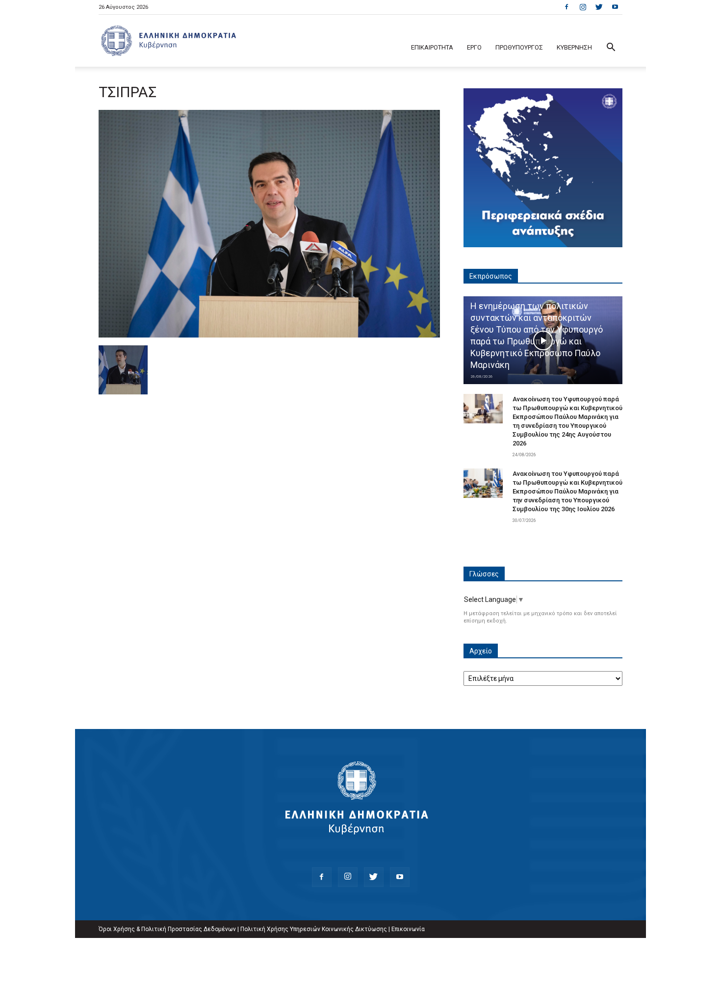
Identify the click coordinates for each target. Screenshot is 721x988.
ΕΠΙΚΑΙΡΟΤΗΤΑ (432, 47)
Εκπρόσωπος (490, 276)
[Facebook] (566, 7)
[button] (610, 48)
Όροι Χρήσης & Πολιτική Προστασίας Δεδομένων (167, 929)
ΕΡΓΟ (474, 47)
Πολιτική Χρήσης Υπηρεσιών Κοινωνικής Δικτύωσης (313, 929)
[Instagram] (582, 7)
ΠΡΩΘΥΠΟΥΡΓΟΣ (519, 47)
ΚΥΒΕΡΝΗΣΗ (574, 47)
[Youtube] (615, 7)
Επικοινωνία (408, 929)
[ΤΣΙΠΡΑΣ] (269, 335)
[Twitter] (599, 7)
